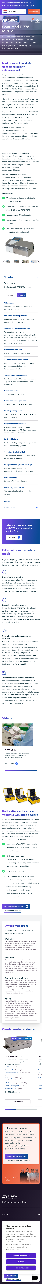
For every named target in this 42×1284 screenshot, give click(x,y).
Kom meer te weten (12, 1250)
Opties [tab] (7, 502)
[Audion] (9, 20)
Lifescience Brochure (13, 1279)
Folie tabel (9, 295)
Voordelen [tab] (8, 277)
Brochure (21, 295)
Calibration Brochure (12, 910)
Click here (11, 537)
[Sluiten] (39, 3)
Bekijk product (17, 1102)
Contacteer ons (11, 1275)
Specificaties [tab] (9, 507)
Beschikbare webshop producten (18, 1160)
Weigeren (21, 1262)
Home (5, 1214)
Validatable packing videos (13, 906)
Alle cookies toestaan (21, 1256)
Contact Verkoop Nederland (16, 1156)
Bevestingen (33, 11)
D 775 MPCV (10, 750)
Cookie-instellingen (21, 1268)
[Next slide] (38, 261)
